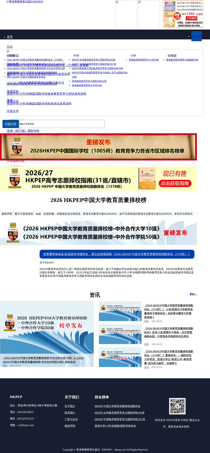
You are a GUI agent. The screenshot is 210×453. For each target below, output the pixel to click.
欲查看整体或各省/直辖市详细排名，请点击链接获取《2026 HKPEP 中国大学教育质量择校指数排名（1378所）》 (117, 254)
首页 (10, 37)
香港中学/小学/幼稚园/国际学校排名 (115, 425)
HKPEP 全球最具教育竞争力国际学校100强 (119, 412)
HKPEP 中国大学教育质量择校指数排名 (117, 406)
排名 (10, 46)
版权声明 (70, 425)
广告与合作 (71, 419)
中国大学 (11, 124)
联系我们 (70, 412)
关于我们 (70, 406)
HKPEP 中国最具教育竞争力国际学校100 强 (120, 419)
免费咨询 (196, 36)
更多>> (193, 294)
